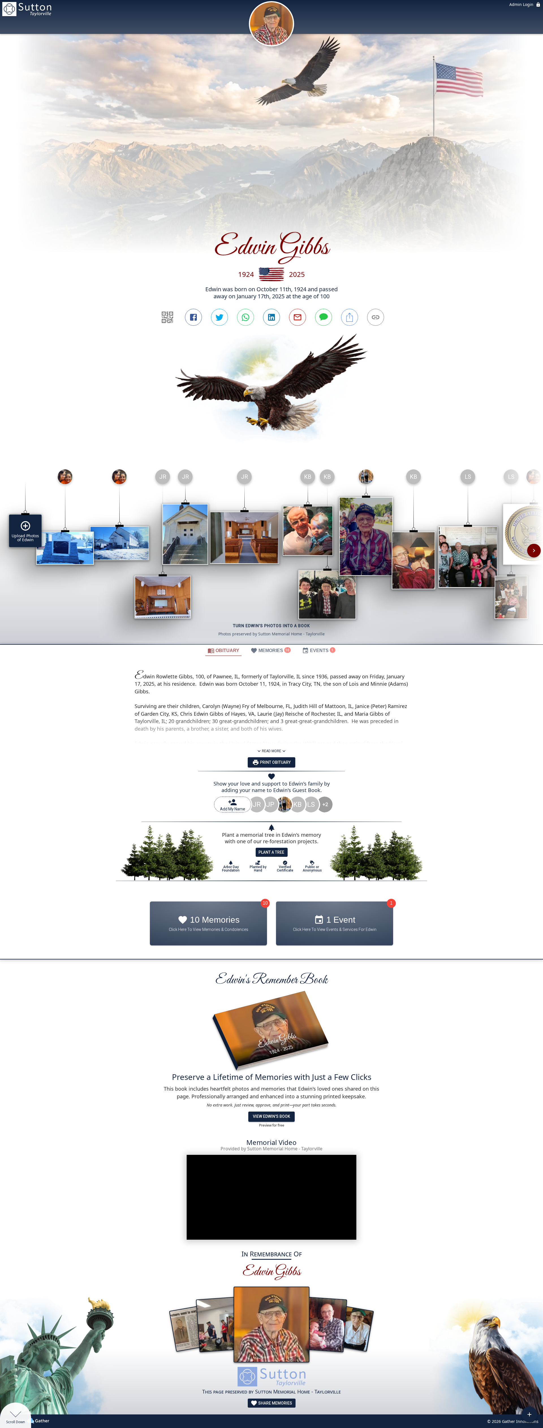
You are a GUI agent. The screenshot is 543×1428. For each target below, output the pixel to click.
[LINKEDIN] (271, 317)
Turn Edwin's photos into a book (271, 626)
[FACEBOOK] (193, 317)
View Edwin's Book (271, 1116)
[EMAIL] (297, 317)
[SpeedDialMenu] (529, 1414)
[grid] (271, 554)
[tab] (223, 650)
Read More (271, 751)
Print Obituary (275, 762)
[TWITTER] (219, 317)
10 (265, 903)
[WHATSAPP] (245, 317)
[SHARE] (349, 317)
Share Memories (274, 1403)
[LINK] (375, 317)
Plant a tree (271, 852)
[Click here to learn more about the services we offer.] (271, 1377)
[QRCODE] (167, 317)
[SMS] (323, 317)
